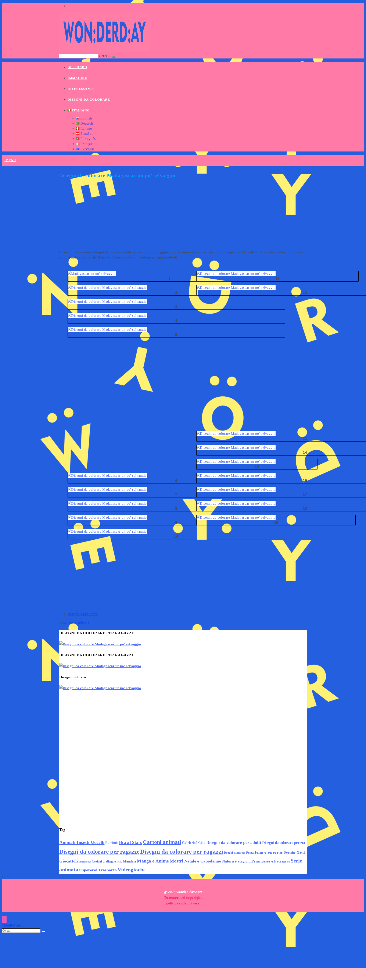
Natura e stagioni (236, 861)
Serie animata (78, 622)
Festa (250, 852)
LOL (119, 861)
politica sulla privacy (183, 903)
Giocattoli (68, 861)
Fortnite (290, 852)
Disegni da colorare (83, 614)
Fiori (280, 852)
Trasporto (107, 870)
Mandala (129, 861)
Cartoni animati (162, 842)
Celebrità (189, 842)
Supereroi (88, 870)
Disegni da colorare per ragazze (99, 851)
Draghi (228, 852)
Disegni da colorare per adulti (233, 842)
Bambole (111, 843)
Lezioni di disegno (104, 861)
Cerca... (105, 56)
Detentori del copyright (182, 898)
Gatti (301, 852)
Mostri (176, 861)
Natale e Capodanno (202, 861)
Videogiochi (131, 869)
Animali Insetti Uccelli (81, 842)
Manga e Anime (153, 861)
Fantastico (239, 852)
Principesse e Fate (266, 861)
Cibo (201, 842)
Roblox (286, 862)
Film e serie (265, 852)
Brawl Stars (130, 842)
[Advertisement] (183, 216)
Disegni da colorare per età (283, 842)
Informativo (85, 862)
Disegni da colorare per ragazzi (181, 851)
